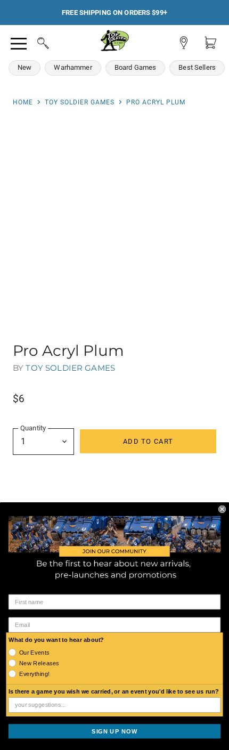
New (24, 67)
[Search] (33, 41)
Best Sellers (197, 67)
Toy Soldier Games (79, 102)
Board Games (135, 67)
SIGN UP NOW (114, 731)
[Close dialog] (222, 508)
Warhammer (73, 67)
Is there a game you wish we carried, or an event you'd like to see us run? (114, 691)
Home (23, 102)
